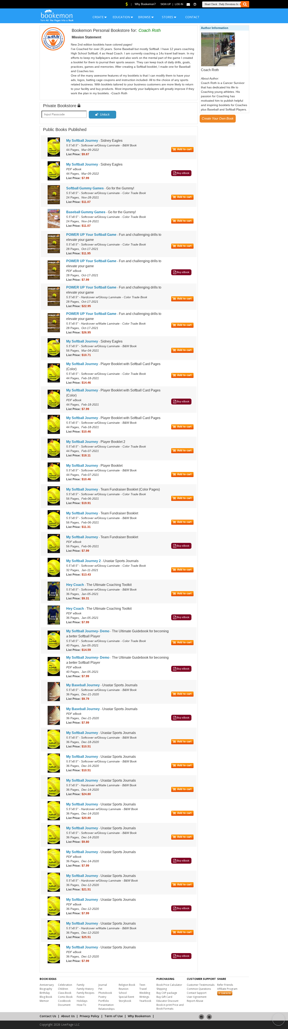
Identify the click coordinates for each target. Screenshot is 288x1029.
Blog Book (46, 997)
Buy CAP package (166, 993)
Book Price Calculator (169, 985)
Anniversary (47, 985)
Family (80, 985)
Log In (179, 4)
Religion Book (127, 985)
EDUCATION (122, 17)
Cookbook (64, 1001)
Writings (144, 997)
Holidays (82, 1001)
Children (63, 989)
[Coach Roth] (218, 65)
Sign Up (165, 4)
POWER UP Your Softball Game (91, 234)
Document (64, 1005)
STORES (168, 17)
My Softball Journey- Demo (87, 631)
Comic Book (65, 997)
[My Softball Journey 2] (53, 576)
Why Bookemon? (145, 4)
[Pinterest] (209, 1015)
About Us (68, 1016)
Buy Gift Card (164, 997)
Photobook (105, 993)
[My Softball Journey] (53, 155)
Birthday (45, 993)
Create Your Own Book (218, 118)
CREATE (98, 17)
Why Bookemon (139, 1016)
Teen (142, 985)
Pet (100, 989)
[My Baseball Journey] (53, 700)
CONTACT (192, 17)
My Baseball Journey (83, 685)
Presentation (106, 1005)
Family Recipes (85, 993)
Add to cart (184, 149)
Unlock (104, 114)
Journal (102, 985)
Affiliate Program (227, 989)
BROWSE (144, 17)
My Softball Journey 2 (83, 561)
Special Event (126, 997)
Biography (46, 989)
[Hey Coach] (53, 600)
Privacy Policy (89, 1016)
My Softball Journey (82, 140)
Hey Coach (75, 585)
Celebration (65, 985)
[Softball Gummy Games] (53, 203)
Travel (143, 989)
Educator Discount (167, 1001)
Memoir (44, 1001)
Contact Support (196, 993)
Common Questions (199, 989)
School (123, 993)
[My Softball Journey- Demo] (53, 648)
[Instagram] (201, 1015)
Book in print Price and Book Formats (170, 1006)
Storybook (125, 1001)
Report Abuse (195, 1001)
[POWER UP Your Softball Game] (53, 252)
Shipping (161, 989)
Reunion (123, 989)
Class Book (64, 993)
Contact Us (48, 1016)
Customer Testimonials (200, 985)
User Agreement (196, 997)
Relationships (106, 1009)
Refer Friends (225, 985)
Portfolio (103, 1001)
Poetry (102, 997)
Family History (85, 989)
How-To (81, 1005)
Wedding (144, 993)
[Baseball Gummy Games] (53, 227)
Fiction (81, 997)
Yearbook (145, 1001)
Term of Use (113, 1016)
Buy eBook (182, 173)
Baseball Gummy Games (85, 212)
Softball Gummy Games (85, 188)
